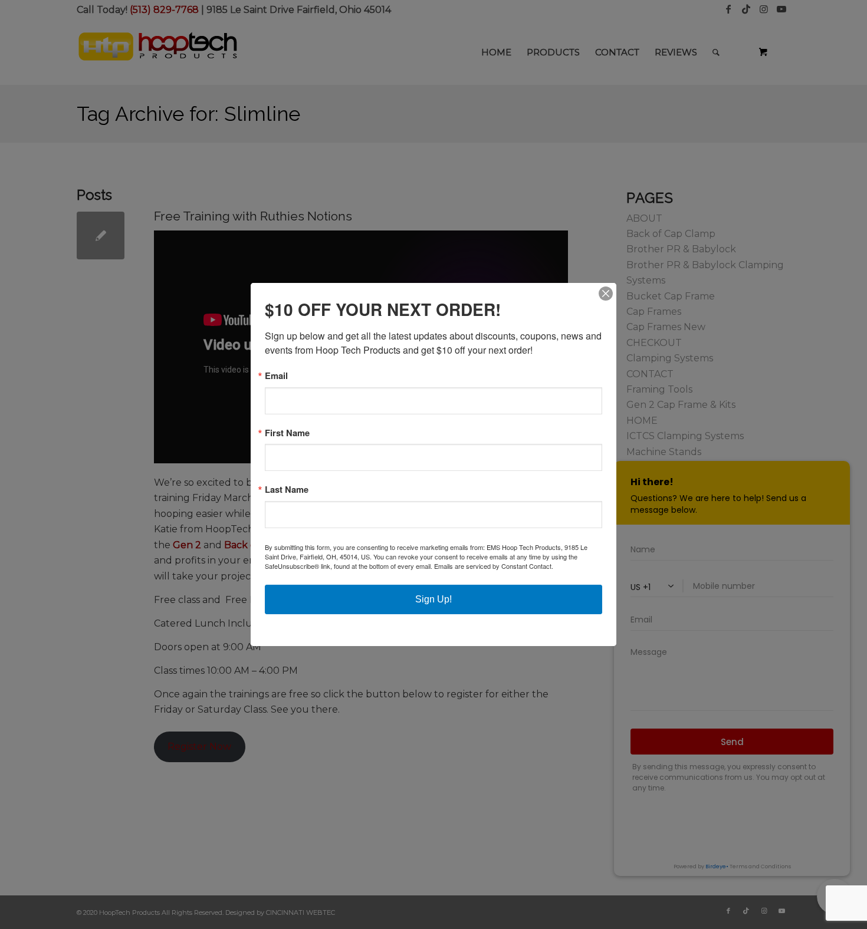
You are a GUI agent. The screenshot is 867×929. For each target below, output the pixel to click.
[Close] (606, 293)
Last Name (286, 489)
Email (276, 375)
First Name (287, 433)
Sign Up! (433, 599)
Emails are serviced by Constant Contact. (493, 566)
